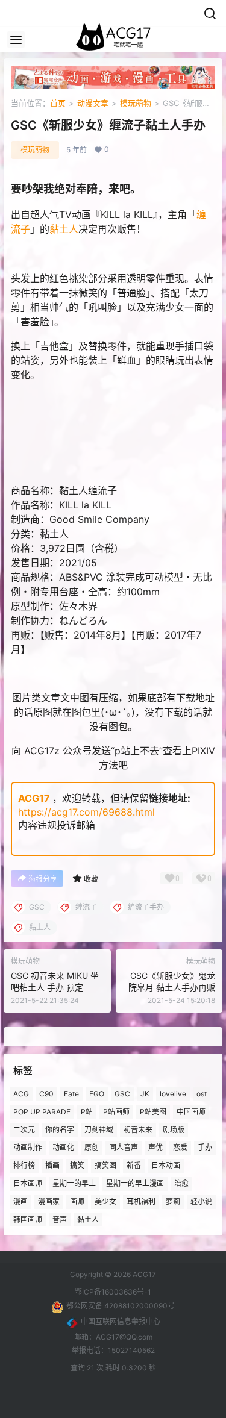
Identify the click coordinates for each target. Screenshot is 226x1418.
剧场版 (173, 1129)
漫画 (20, 1201)
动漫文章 (92, 103)
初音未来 (138, 1129)
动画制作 (27, 1147)
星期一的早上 (74, 1183)
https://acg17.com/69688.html (86, 812)
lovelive (173, 1093)
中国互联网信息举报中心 (120, 1321)
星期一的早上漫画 (135, 1183)
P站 (87, 1111)
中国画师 (191, 1111)
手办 (205, 1147)
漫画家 (49, 1201)
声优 (155, 1147)
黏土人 (63, 229)
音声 (59, 1219)
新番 (134, 1165)
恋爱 (180, 1147)
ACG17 (34, 798)
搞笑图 (105, 1165)
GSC (122, 1093)
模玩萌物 (135, 103)
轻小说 (201, 1201)
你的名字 (59, 1129)
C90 (46, 1093)
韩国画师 (27, 1219)
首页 (58, 103)
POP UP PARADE (42, 1111)
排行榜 (24, 1165)
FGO (96, 1093)
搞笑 (77, 1165)
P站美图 (153, 1111)
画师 (77, 1201)
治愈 (181, 1183)
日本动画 (165, 1165)
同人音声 (123, 1147)
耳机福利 (141, 1201)
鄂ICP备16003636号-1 (113, 1291)
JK (144, 1093)
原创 (91, 1147)
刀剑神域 (98, 1129)
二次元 (24, 1129)
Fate (71, 1093)
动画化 (63, 1147)
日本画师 (27, 1183)
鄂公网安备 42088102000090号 (120, 1305)
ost (201, 1093)
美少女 (105, 1201)
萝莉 (173, 1201)
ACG (21, 1093)
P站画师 (116, 1111)
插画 (52, 1165)
